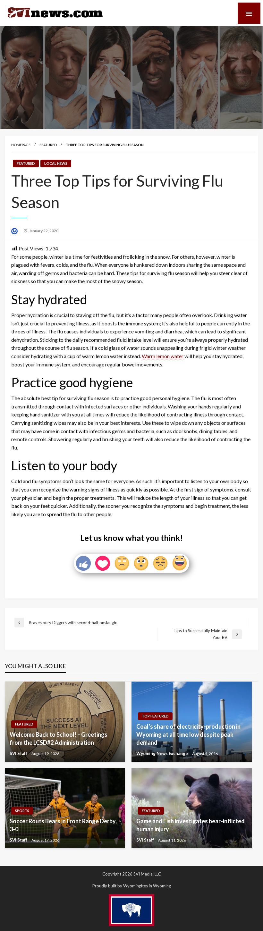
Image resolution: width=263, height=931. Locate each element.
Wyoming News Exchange (162, 753)
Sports (22, 811)
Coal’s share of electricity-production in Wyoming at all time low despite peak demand (188, 734)
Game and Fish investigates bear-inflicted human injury (190, 825)
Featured (48, 145)
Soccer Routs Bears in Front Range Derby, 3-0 (63, 825)
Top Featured (155, 716)
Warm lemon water (163, 356)
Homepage (20, 145)
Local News (55, 163)
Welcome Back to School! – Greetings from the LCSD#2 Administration (58, 738)
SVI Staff (19, 753)
